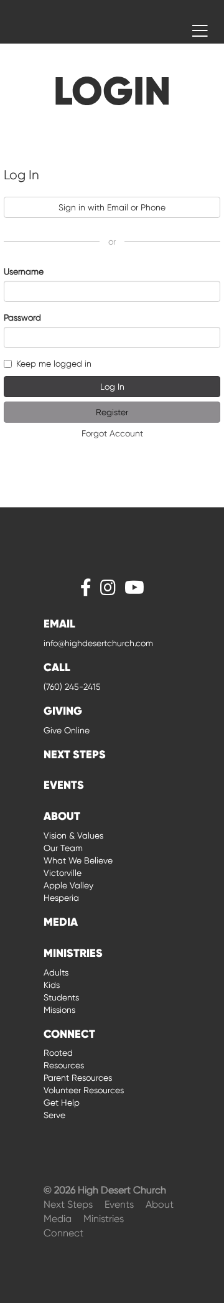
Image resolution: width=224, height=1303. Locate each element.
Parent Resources (78, 1078)
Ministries (103, 1219)
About (160, 1204)
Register (112, 412)
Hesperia (61, 898)
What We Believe (78, 860)
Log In (112, 387)
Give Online (67, 730)
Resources (64, 1065)
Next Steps (69, 1204)
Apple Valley (68, 885)
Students (61, 997)
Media (59, 1219)
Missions (59, 1010)
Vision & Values (73, 835)
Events (120, 1204)
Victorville (63, 873)
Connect (63, 1233)
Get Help (62, 1103)
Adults (56, 972)
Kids (52, 985)
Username (24, 271)
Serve (54, 1115)
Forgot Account (112, 433)
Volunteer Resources (84, 1090)
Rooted (58, 1053)
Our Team (63, 848)
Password (22, 317)
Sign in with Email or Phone (112, 207)
